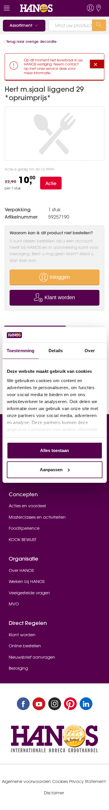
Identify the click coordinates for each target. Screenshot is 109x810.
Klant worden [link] (22, 635)
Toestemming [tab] (20, 350)
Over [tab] (89, 350)
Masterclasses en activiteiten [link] (37, 517)
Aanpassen (51, 469)
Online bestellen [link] (25, 646)
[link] (44, 8)
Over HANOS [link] (21, 570)
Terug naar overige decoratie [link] (31, 41)
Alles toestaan (54, 450)
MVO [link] (14, 604)
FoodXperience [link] (24, 528)
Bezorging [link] (18, 668)
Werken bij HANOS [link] (26, 581)
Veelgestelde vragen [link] (29, 593)
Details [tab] (56, 350)
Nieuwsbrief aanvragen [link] (32, 657)
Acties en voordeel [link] (27, 506)
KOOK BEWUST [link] (22, 540)
